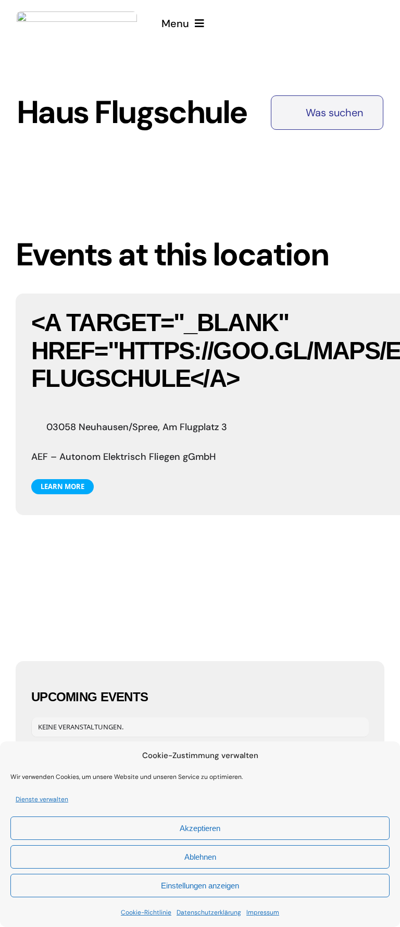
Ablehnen (200, 856)
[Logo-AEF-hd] (77, 16)
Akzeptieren (200, 828)
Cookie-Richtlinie (146, 912)
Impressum (262, 912)
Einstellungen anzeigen (200, 885)
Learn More (62, 486)
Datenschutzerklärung (209, 912)
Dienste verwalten (42, 799)
